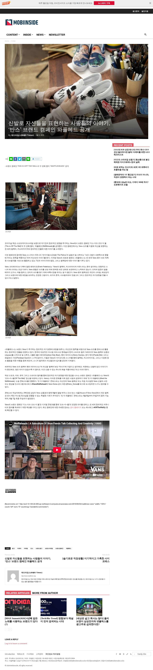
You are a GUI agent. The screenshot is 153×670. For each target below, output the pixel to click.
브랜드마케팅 (49, 548)
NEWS (40, 34)
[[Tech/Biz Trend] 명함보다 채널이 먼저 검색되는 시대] (57, 607)
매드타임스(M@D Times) (22, 135)
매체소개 (20, 654)
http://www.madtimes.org (28, 576)
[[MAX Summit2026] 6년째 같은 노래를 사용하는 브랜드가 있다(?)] (21, 607)
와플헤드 (68, 548)
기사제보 (30, 654)
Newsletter (57, 34)
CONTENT (12, 34)
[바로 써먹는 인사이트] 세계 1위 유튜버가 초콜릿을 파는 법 (131, 168)
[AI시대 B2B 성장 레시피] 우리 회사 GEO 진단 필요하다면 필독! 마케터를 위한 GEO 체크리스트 (132, 152)
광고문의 (136, 11)
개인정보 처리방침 (52, 654)
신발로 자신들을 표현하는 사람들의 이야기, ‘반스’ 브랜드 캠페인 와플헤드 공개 (28, 560)
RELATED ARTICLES (17, 593)
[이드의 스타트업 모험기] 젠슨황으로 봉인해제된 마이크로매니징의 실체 (131, 161)
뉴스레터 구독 (104, 3)
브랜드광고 (39, 548)
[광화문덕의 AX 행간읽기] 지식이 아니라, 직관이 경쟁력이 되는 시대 (131, 176)
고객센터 (39, 654)
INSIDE (27, 34)
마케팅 (26, 548)
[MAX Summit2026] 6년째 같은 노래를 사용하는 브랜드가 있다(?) (21, 621)
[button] (76, 3)
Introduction (10, 654)
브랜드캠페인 (59, 548)
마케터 (19, 548)
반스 (31, 548)
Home (7, 41)
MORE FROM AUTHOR (45, 593)
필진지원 (145, 11)
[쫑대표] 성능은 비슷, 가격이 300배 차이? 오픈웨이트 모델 (131, 183)
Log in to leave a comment (16, 643)
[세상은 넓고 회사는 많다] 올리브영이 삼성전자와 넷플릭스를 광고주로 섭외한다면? (92, 621)
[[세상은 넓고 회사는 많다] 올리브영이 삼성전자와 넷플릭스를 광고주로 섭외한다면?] (92, 607)
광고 (13, 548)
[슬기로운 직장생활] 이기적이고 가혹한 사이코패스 (85, 560)
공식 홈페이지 (75, 407)
